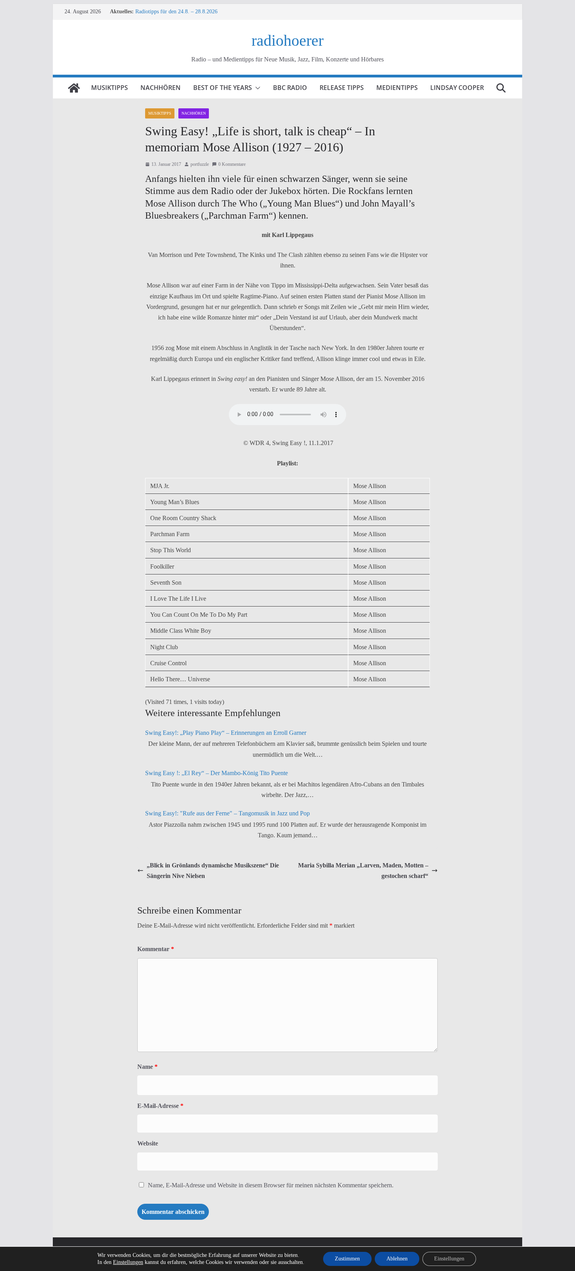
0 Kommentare (232, 164)
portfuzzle (199, 164)
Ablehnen (397, 1259)
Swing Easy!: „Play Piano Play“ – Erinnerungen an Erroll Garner (225, 732)
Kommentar (155, 949)
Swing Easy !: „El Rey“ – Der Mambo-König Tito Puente (216, 773)
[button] (256, 88)
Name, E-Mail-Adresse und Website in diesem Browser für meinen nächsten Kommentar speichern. (271, 1185)
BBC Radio (290, 87)
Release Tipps (342, 87)
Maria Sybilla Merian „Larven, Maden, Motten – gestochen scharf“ (363, 870)
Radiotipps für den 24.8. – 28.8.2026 (176, 11)
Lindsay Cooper (457, 87)
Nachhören (160, 87)
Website (147, 1143)
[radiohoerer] (74, 88)
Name (147, 1066)
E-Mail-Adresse (160, 1105)
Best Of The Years (222, 87)
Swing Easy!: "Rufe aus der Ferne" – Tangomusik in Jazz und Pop (227, 813)
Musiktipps (109, 87)
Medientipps (397, 87)
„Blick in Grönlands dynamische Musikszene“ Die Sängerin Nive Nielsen (213, 870)
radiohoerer (287, 40)
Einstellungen (128, 1262)
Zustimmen (347, 1259)
